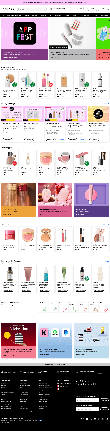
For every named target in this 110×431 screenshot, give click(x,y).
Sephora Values (5, 390)
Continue (104, 400)
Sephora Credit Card (25, 385)
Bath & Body (57, 15)
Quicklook (9, 86)
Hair (50, 15)
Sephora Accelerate (6, 406)
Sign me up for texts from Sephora (86, 396)
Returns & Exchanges (43, 385)
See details (61, 139)
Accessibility (41, 408)
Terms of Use (12, 420)
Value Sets (42, 303)
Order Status (23, 390)
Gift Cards (95, 15)
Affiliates (3, 394)
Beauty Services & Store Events (27, 397)
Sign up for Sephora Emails (84, 405)
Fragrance (43, 15)
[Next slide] (106, 39)
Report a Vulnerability (6, 411)
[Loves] (103, 9)
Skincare (34, 15)
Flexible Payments (42, 406)
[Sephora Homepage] (7, 9)
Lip (60, 303)
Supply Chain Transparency (7, 392)
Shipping (40, 390)
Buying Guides (41, 397)
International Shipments (44, 394)
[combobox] (32, 9)
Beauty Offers (23, 401)
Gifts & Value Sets (84, 15)
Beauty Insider (23, 383)
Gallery (21, 387)
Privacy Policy (4, 420)
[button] (9, 279)
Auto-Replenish (23, 399)
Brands (74, 15)
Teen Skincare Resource (94, 303)
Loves (21, 406)
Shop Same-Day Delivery (26, 411)
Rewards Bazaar (24, 404)
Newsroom (3, 385)
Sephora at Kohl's (42, 401)
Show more (105, 148)
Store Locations (42, 404)
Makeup (27, 15)
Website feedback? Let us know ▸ (55, 364)
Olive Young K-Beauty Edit (14, 15)
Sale (101, 303)
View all (106, 104)
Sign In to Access (8, 290)
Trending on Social (83, 303)
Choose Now (94, 139)
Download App (7, 139)
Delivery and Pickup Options (45, 387)
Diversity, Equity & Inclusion (7, 404)
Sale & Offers (104, 15)
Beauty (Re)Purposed (6, 408)
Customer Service (42, 383)
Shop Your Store (24, 408)
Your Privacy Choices (34, 420)
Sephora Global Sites (6, 401)
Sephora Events (5, 397)
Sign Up (104, 409)
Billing (39, 392)
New (3, 15)
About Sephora (4, 383)
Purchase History (24, 392)
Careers (3, 387)
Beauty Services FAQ (43, 399)
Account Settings (24, 394)
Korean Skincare (71, 303)
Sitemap (26, 420)
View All (106, 261)
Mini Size (66, 15)
